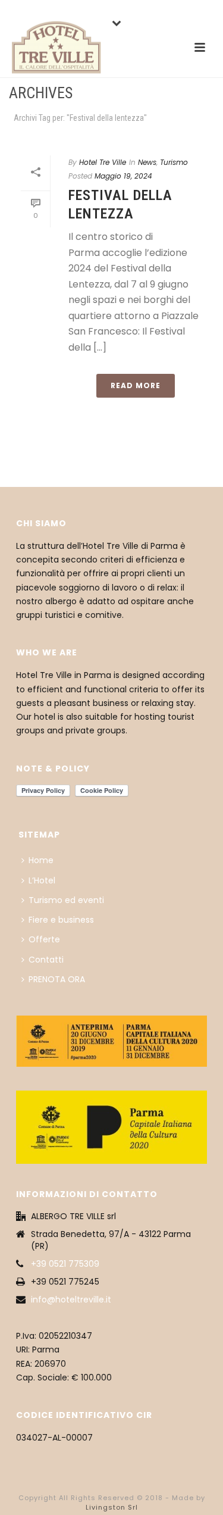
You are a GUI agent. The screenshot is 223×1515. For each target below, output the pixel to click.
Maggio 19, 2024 (123, 176)
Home (41, 860)
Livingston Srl (112, 1507)
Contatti (46, 960)
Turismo (174, 162)
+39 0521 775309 (65, 1263)
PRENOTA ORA (57, 979)
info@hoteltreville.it (71, 1299)
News (147, 162)
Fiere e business (61, 920)
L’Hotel (42, 880)
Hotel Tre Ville (102, 162)
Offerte (44, 939)
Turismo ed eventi (66, 900)
